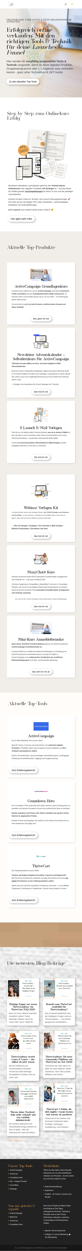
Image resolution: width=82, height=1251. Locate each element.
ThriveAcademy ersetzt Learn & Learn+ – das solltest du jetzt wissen (23, 1059)
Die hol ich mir (41, 457)
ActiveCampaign (16, 1170)
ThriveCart (14, 1174)
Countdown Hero (16, 1177)
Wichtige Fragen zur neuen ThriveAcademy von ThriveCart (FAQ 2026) (23, 1007)
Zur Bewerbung (51, 1237)
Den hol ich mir (41, 392)
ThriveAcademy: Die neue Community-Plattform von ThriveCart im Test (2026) (58, 1059)
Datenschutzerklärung (53, 1186)
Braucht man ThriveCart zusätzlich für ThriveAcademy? (59, 1007)
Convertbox (14, 1185)
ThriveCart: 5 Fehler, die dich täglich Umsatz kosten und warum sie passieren (59, 1112)
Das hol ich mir (41, 536)
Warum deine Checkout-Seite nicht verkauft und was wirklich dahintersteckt (23, 1116)
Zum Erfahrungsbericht (23, 770)
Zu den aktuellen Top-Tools (23, 81)
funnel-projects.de (58, 1230)
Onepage (13, 1189)
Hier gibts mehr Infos (21, 218)
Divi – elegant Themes (18, 1181)
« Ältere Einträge (14, 1141)
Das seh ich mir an (41, 672)
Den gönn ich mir (41, 318)
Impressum (49, 1190)
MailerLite (13, 1217)
